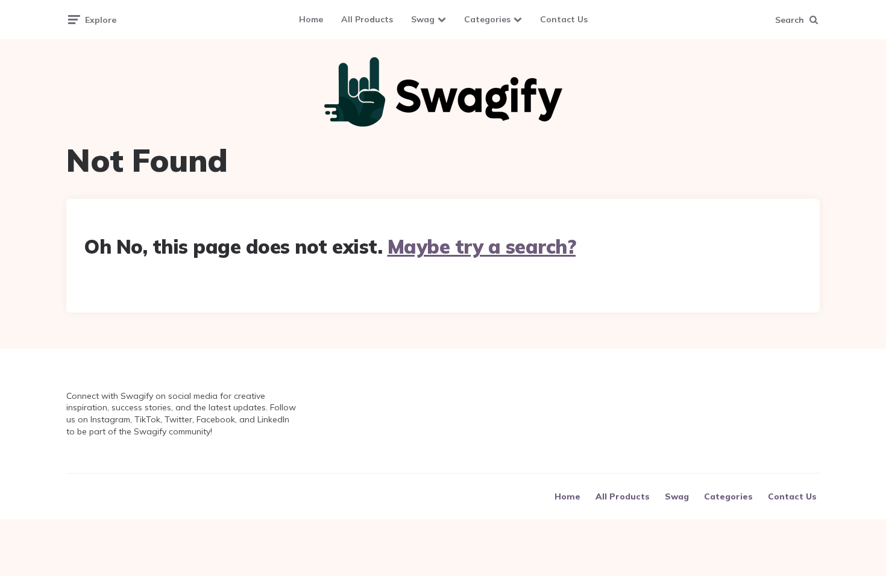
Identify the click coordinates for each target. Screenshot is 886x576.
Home (311, 19)
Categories (487, 19)
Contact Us (564, 19)
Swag (423, 19)
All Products (367, 19)
